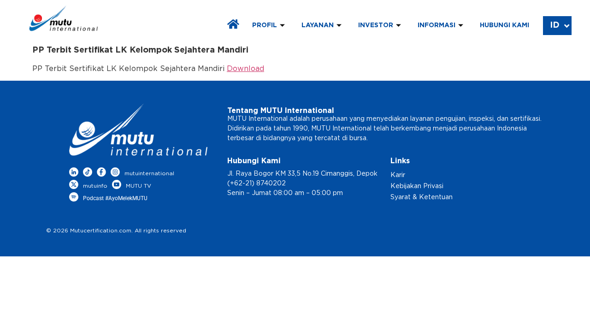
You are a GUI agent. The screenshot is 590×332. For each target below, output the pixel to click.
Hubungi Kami (504, 25)
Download (245, 68)
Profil (264, 25)
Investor (375, 25)
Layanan (317, 25)
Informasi (436, 25)
